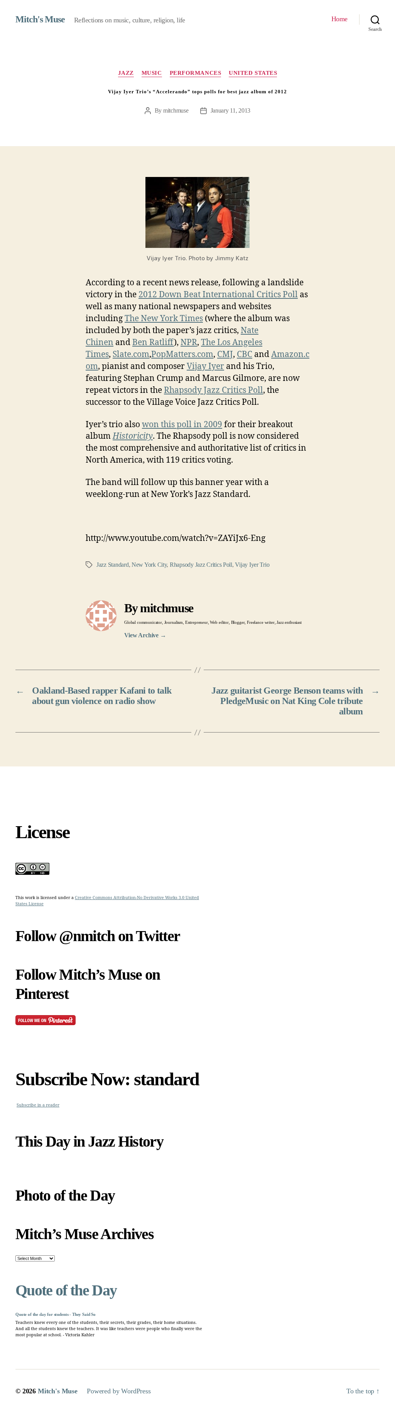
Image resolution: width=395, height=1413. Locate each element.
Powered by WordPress (119, 1391)
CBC (244, 354)
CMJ (225, 354)
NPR (189, 342)
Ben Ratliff (153, 342)
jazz (126, 73)
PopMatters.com (182, 354)
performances (195, 73)
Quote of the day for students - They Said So (55, 1314)
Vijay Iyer (205, 366)
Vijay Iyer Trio (252, 564)
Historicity (133, 436)
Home (339, 19)
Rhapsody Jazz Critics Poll (213, 390)
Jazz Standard (112, 564)
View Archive (145, 635)
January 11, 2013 (231, 110)
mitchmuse (176, 110)
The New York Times (164, 318)
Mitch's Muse (40, 19)
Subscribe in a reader (38, 1105)
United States (253, 73)
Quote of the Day (65, 1290)
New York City (149, 564)
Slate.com (131, 354)
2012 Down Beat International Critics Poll (218, 295)
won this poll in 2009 (182, 424)
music (152, 73)
